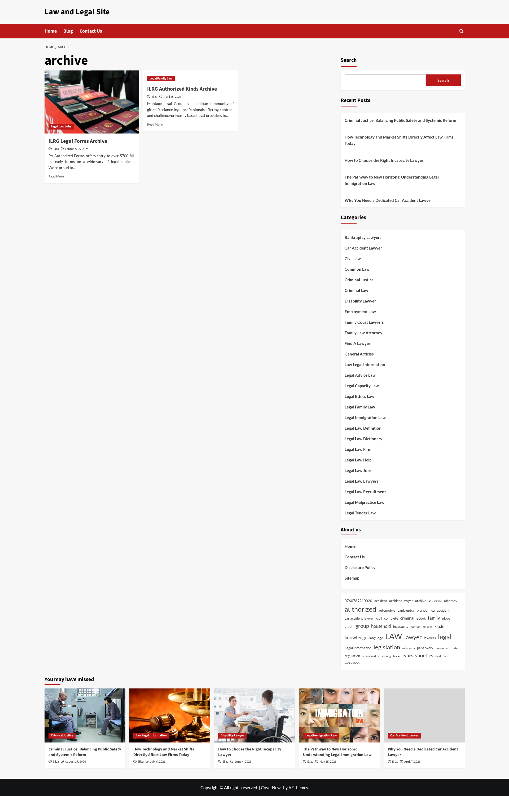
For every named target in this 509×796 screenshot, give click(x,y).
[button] (461, 31)
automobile (386, 610)
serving (386, 656)
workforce (441, 656)
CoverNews (271, 787)
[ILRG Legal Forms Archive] (92, 102)
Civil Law (353, 258)
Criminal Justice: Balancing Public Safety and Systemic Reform (400, 120)
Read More (56, 176)
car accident (440, 610)
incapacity (401, 626)
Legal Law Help (358, 459)
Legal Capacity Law (362, 385)
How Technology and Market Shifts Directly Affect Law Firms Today (399, 140)
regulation (352, 656)
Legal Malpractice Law (364, 502)
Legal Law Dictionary (363, 438)
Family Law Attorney (363, 332)
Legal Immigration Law (365, 417)
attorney (450, 601)
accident (380, 601)
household (381, 626)
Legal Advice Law (360, 375)
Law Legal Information (365, 364)
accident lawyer (401, 601)
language (376, 638)
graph (349, 626)
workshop (352, 663)
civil (379, 618)
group (362, 625)
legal (444, 637)
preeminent (443, 648)
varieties (424, 655)
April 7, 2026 (412, 761)
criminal (407, 618)
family (434, 618)
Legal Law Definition (363, 428)
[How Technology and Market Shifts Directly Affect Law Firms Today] (169, 715)
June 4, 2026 (243, 761)
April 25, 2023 (172, 97)
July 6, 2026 (157, 761)
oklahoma (408, 648)
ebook (421, 618)
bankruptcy (406, 610)
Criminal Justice (359, 279)
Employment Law (360, 311)
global (446, 618)
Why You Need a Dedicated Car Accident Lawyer (388, 200)
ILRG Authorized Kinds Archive (182, 89)
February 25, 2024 (77, 149)
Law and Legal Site (77, 11)
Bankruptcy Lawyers (363, 237)
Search (349, 60)
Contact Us (91, 31)
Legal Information (358, 648)
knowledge (356, 637)
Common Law (357, 269)
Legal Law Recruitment (365, 491)
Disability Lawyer (360, 301)
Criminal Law (356, 290)
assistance (435, 601)
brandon (423, 610)
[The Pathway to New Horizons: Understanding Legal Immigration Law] (339, 715)
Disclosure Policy (360, 567)
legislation (387, 647)
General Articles (359, 354)
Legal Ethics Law (359, 396)
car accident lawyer (359, 618)
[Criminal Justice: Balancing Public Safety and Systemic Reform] (85, 715)
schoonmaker (370, 656)
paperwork (425, 648)
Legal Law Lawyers (361, 481)
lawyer (413, 637)
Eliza (56, 149)
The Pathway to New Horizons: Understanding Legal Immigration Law (392, 180)
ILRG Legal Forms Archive (78, 141)
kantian (415, 626)
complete (391, 618)
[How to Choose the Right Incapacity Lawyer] (254, 715)
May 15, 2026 (327, 761)
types (407, 655)
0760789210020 (358, 601)
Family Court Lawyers (364, 322)
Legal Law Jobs (61, 126)
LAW (393, 636)
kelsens (427, 626)
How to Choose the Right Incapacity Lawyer (384, 160)
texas (396, 656)
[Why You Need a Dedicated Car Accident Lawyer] (424, 715)
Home (51, 31)
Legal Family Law (161, 78)
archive (420, 601)
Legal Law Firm (358, 449)
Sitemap (352, 578)
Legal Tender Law (360, 512)
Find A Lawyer (357, 343)
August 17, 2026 (75, 761)
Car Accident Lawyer (363, 248)
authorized (360, 609)
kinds (439, 626)
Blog (68, 31)
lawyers (430, 638)
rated (456, 648)
